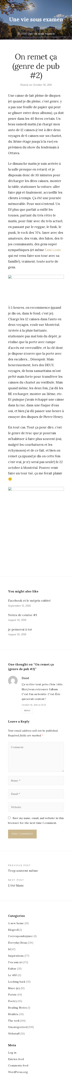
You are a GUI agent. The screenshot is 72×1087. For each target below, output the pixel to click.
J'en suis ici (15, 962)
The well (13, 1020)
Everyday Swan (17, 942)
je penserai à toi (20, 629)
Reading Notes (17, 1007)
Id (9, 949)
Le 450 (12, 975)
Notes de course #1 (22, 615)
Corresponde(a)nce (20, 936)
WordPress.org (18, 1072)
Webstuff (14, 1033)
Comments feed (18, 1065)
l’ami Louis (53, 250)
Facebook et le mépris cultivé (29, 600)
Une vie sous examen (36, 19)
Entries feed (16, 1059)
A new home (16, 923)
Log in (12, 1052)
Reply (27, 711)
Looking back (16, 981)
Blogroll (13, 929)
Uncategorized (17, 1027)
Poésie (12, 994)
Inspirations (16, 955)
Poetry (12, 1001)
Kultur (12, 968)
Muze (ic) (14, 988)
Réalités (13, 1014)
